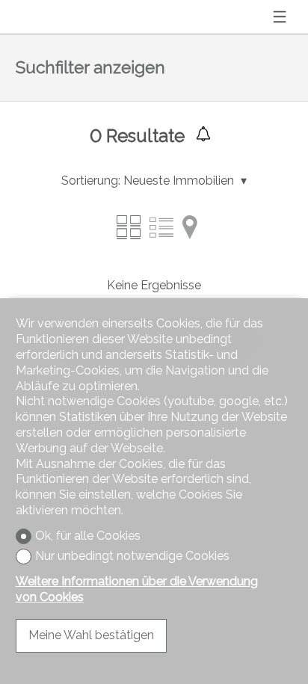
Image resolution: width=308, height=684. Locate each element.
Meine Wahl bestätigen (91, 635)
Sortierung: (90, 180)
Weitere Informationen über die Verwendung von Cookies (137, 589)
